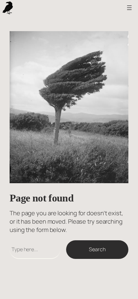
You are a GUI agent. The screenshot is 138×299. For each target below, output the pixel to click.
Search (97, 249)
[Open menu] (129, 8)
